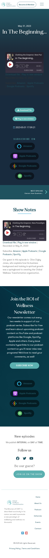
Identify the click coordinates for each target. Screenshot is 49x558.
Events (38, 522)
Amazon (21, 83)
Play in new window (32, 74)
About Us (38, 503)
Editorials (38, 516)
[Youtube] (26, 533)
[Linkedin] (22, 533)
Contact (38, 529)
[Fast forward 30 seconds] (28, 66)
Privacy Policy (14, 548)
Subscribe (28, 70)
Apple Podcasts (35, 83)
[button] (42, 4)
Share (39, 70)
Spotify (30, 86)
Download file (12, 74)
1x (22, 66)
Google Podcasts (15, 86)
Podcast (38, 510)
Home (38, 497)
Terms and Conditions (31, 548)
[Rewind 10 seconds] (17, 66)
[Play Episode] (10, 64)
